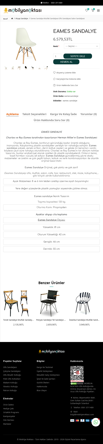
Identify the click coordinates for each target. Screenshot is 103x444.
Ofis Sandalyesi (10, 367)
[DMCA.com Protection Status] (77, 383)
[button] (95, 422)
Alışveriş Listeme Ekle (66, 72)
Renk (55, 46)
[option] (6, 68)
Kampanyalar (9, 416)
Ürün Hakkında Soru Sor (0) (51, 120)
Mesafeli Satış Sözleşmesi (48, 375)
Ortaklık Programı (11, 412)
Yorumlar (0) (88, 114)
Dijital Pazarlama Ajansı (75, 439)
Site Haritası (8, 420)
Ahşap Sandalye (21, 18)
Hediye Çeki (8, 408)
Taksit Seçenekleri (34, 114)
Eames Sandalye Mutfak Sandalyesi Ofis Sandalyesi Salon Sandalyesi (58, 18)
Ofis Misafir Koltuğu (12, 375)
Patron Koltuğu (10, 390)
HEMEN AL (66, 61)
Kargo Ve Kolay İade (63, 114)
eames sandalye (70, 100)
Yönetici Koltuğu (10, 386)
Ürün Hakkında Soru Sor (67, 85)
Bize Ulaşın (42, 390)
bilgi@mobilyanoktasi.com (82, 414)
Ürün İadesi (8, 404)
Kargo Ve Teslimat (45, 367)
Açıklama (12, 114)
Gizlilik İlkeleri (43, 382)
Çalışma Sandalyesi (12, 371)
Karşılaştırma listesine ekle (68, 79)
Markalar (7, 424)
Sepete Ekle (77, 56)
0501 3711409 (56, 2)
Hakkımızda (42, 386)
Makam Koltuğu (10, 382)
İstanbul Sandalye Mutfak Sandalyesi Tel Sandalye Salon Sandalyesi (84, 319)
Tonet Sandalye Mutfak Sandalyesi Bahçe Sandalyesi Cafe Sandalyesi (18, 319)
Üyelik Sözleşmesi (45, 371)
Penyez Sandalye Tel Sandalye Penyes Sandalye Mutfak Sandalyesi (51, 319)
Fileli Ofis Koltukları (12, 379)
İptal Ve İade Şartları (46, 379)
